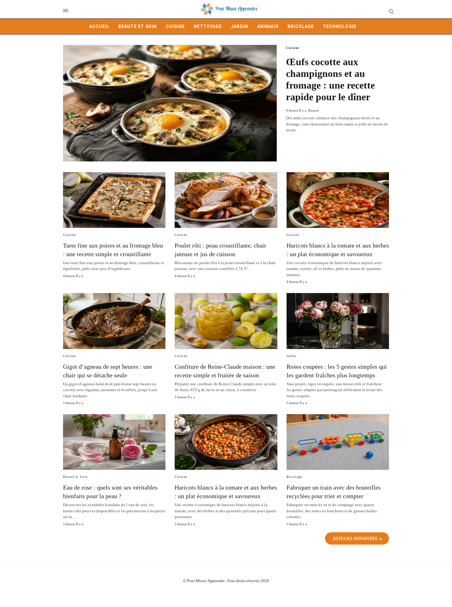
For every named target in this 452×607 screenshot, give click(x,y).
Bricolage (300, 26)
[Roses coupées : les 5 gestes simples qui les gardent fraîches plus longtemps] (338, 321)
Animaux (268, 26)
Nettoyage (208, 26)
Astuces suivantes (355, 538)
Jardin (239, 26)
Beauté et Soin (137, 26)
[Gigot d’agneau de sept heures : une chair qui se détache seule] (114, 321)
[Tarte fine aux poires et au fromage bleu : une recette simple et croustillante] (114, 200)
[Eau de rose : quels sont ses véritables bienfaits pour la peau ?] (114, 442)
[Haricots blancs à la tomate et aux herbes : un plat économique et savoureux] (338, 200)
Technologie (339, 26)
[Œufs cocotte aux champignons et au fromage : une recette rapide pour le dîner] (170, 103)
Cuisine (175, 26)
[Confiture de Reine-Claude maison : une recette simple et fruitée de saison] (226, 321)
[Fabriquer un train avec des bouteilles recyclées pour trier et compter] (338, 442)
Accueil (99, 26)
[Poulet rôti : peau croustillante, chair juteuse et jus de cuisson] (226, 200)
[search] (391, 11)
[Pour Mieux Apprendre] (229, 9)
